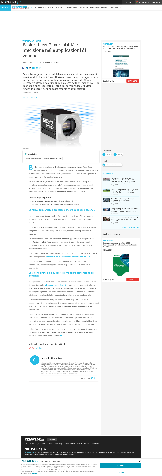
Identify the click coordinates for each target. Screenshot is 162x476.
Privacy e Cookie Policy (55, 443)
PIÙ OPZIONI (120, 472)
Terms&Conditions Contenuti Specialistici (76, 443)
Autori (32, 443)
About (26, 443)
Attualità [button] (48, 7)
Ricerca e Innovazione (80, 7)
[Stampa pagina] (40, 68)
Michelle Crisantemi (29, 97)
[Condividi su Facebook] (23, 68)
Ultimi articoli (39, 7)
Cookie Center (95, 443)
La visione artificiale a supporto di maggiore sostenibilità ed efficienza (54, 204)
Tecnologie (33, 62)
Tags (37, 443)
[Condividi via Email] (33, 68)
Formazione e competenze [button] (98, 7)
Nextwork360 (29, 452)
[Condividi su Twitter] (30, 68)
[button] (5, 8)
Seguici (50, 439)
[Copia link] (36, 68)
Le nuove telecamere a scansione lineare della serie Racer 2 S (51, 201)
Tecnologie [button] (58, 7)
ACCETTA (120, 465)
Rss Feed (43, 443)
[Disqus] (61, 412)
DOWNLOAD (132, 81)
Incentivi (69, 7)
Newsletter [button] (114, 7)
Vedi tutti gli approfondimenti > (129, 227)
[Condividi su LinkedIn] (26, 68)
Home (24, 62)
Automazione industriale (49, 62)
